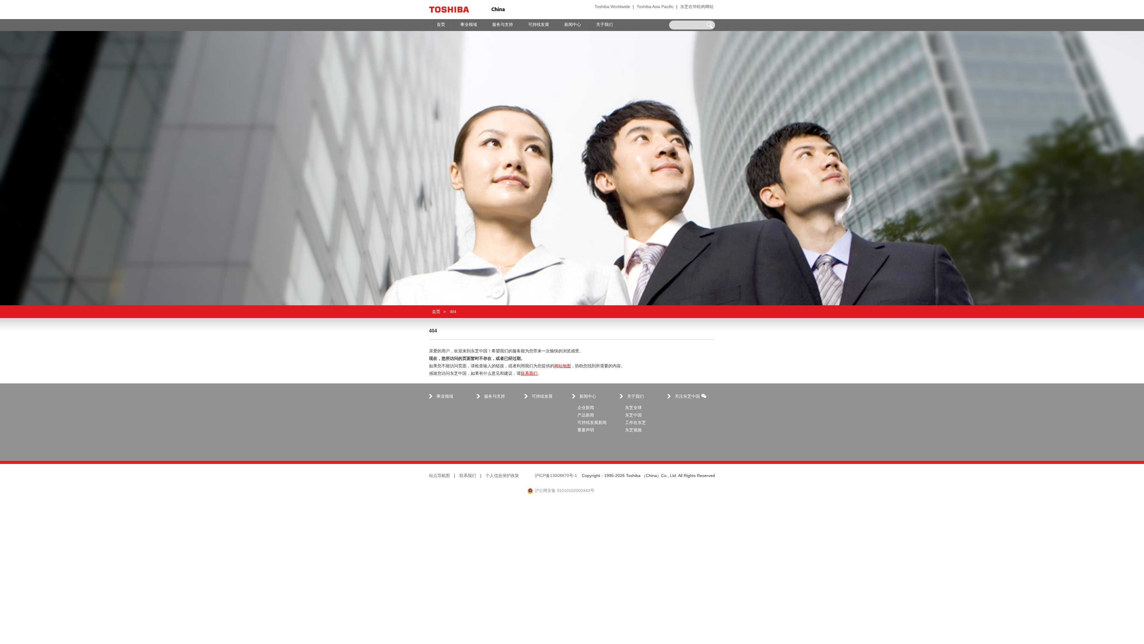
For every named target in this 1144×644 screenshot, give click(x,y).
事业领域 (444, 396)
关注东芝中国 (687, 396)
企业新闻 (585, 408)
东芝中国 (633, 415)
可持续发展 (542, 396)
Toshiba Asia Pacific (655, 7)
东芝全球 (633, 408)
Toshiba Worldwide (612, 7)
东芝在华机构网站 (697, 7)
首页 (436, 311)
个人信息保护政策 (502, 476)
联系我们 (529, 373)
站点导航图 (439, 476)
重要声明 (585, 430)
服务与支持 (494, 396)
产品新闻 (585, 415)
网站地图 (562, 366)
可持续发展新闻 (592, 423)
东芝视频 (633, 430)
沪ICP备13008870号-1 (556, 476)
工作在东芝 (635, 423)
